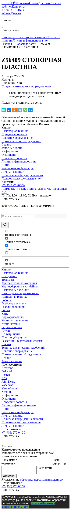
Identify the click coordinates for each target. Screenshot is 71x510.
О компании (9, 154)
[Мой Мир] (30, 110)
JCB (4, 378)
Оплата (34, 3)
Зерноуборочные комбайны (19, 283)
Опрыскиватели (12, 327)
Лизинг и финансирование (30, 40)
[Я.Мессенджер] (4, 110)
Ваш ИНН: (59, 463)
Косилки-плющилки (15, 320)
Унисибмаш (9, 388)
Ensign (6, 374)
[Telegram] (19, 110)
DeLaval (7, 371)
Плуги (6, 330)
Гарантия (23, 3)
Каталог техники (12, 37)
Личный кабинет (12, 171)
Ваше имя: (9, 459)
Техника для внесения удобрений (23, 347)
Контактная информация (18, 168)
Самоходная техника (15, 131)
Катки (5, 313)
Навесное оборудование (17, 137)
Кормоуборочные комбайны (20, 286)
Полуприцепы (11, 334)
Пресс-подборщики (14, 337)
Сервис (6, 144)
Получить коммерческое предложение (26, 86)
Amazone (7, 368)
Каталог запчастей (35, 37)
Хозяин (6, 391)
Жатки (6, 310)
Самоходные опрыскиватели (20, 293)
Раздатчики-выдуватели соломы (22, 340)
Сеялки (6, 344)
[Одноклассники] (14, 110)
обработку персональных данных (41, 479)
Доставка (45, 3)
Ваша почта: (45, 467)
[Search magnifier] (5, 225)
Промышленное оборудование (21, 141)
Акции (6, 164)
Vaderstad (7, 385)
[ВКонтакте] (9, 110)
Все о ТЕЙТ (9, 3)
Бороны (7, 300)
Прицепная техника (14, 134)
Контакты (18, 6)
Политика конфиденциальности (22, 175)
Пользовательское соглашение (21, 178)
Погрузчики (9, 276)
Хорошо (36, 503)
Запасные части (12, 147)
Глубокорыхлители (14, 303)
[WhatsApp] (25, 110)
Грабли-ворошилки (14, 306)
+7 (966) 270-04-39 (13, 10)
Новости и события (14, 158)
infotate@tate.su (11, 13)
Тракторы (8, 279)
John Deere (8, 381)
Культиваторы (11, 323)
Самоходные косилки (15, 289)
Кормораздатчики (13, 317)
